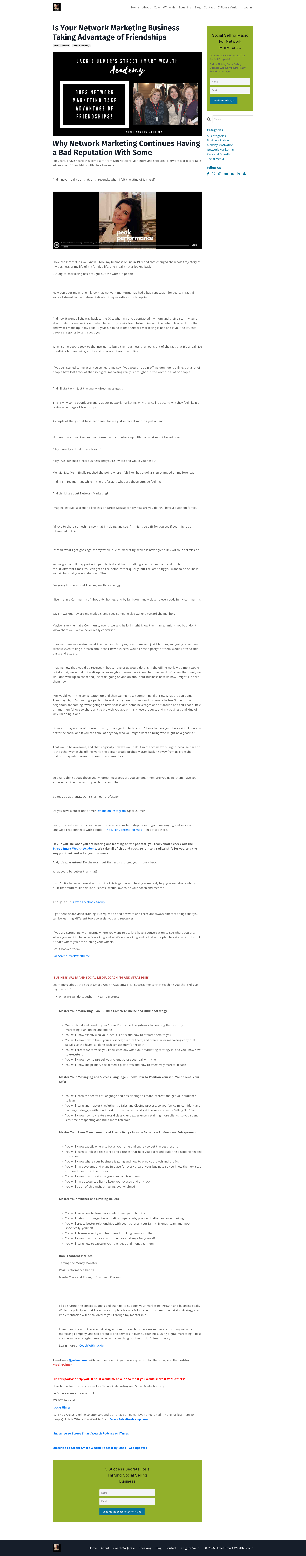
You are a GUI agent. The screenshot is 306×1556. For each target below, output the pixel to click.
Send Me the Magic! (223, 100)
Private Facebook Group (88, 902)
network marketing (81, 46)
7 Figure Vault (227, 7)
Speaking (185, 7)
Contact (209, 7)
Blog (197, 7)
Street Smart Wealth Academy (74, 848)
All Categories (216, 136)
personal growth (218, 154)
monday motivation (220, 145)
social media (215, 159)
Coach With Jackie (91, 1345)
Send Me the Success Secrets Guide (122, 1511)
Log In (247, 7)
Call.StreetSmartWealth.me (71, 956)
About (146, 7)
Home (135, 7)
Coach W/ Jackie (164, 7)
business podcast (61, 46)
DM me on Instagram (111, 811)
